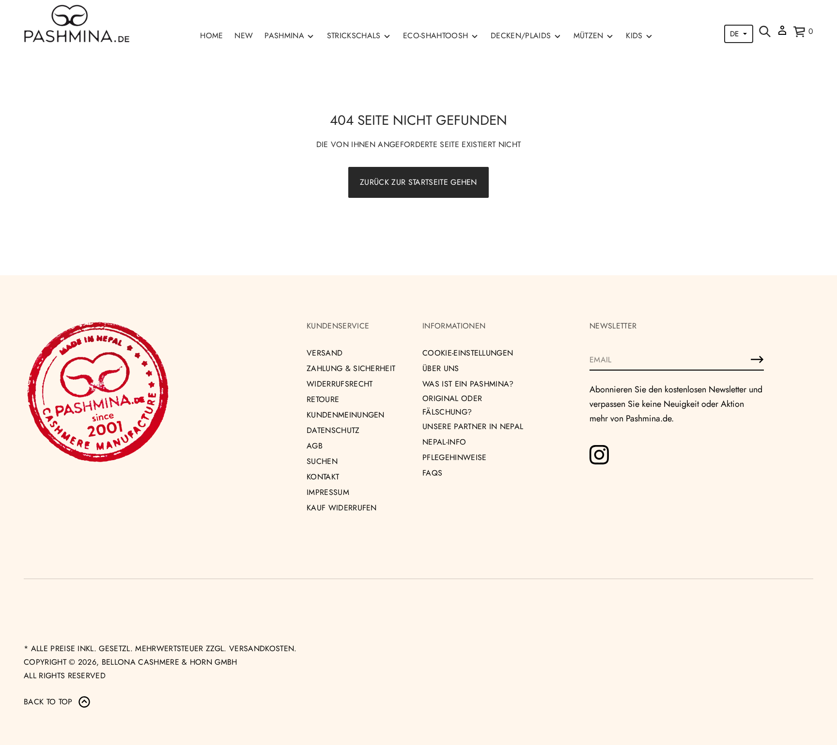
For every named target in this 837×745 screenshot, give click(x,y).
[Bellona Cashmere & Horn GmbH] (77, 23)
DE (734, 34)
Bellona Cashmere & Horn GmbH (169, 662)
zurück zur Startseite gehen (418, 182)
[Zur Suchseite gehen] (764, 31)
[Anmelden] (757, 359)
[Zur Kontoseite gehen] (782, 34)
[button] (764, 31)
